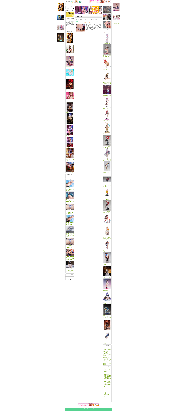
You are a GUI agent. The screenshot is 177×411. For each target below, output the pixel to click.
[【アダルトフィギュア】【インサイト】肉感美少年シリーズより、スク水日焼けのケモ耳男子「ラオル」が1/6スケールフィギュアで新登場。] (70, 183)
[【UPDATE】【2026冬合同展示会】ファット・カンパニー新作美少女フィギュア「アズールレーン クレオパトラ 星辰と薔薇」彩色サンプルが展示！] (70, 252)
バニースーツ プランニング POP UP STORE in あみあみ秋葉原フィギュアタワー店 (107, 381)
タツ (107, 360)
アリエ (105, 358)
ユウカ (108, 362)
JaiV (107, 351)
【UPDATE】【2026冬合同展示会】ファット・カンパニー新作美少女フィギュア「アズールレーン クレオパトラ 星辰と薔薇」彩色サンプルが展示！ (70, 258)
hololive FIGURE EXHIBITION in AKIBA (107, 394)
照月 (106, 364)
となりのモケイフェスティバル (107, 370)
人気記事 (105, 392)
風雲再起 (104, 364)
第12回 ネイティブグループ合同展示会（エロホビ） (107, 383)
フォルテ (109, 360)
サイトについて (88, 408)
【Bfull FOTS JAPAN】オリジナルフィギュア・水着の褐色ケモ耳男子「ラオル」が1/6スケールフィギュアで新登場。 (70, 223)
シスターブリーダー (107, 359)
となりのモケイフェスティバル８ (107, 371)
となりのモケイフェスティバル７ (107, 400)
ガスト (107, 358)
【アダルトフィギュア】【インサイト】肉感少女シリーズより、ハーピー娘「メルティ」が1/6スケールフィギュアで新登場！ (70, 201)
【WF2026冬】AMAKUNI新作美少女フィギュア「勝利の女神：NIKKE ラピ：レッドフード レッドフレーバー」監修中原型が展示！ (70, 235)
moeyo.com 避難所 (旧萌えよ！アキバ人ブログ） (70, 23)
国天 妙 (108, 362)
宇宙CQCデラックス (106, 363)
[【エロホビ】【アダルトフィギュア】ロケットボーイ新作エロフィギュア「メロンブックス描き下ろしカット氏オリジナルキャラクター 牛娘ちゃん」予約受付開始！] (70, 264)
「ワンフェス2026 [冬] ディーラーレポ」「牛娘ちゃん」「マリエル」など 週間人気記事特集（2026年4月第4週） (70, 246)
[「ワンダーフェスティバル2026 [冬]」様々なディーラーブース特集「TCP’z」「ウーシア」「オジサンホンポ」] (70, 207)
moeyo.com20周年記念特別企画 (107, 384)
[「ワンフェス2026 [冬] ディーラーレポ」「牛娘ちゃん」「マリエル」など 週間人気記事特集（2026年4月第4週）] (70, 241)
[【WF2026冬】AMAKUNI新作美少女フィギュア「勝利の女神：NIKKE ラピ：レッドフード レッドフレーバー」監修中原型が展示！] (70, 229)
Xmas (105, 354)
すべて (104, 368)
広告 (84, 408)
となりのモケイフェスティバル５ (107, 396)
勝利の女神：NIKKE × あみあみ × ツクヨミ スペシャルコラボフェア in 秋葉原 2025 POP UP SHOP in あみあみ (107, 376)
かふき (109, 355)
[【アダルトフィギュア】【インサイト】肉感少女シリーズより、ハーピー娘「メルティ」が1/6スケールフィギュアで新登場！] (70, 195)
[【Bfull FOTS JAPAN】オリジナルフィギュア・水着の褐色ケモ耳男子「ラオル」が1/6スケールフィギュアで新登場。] (70, 218)
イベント (105, 393)
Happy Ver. (105, 351)
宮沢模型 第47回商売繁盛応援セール (107, 378)
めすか (106, 356)
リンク (92, 408)
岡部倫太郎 (110, 363)
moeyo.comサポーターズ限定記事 (107, 386)
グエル (108, 358)
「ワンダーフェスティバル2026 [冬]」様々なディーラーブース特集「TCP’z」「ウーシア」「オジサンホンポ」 (70, 212)
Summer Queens (105, 353)
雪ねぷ (110, 364)
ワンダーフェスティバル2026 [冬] (69, 209)
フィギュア (105, 387)
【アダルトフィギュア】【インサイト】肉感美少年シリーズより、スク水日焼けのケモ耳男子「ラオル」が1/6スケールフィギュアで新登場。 (70, 189)
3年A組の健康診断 (107, 349)
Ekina (103, 350)
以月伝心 (107, 362)
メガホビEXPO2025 (106, 374)
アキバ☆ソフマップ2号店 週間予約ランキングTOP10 (107, 358)
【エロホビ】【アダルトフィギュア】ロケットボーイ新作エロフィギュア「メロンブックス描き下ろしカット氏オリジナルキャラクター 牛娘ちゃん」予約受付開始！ (70, 270)
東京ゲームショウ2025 (106, 373)
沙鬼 (104, 364)
